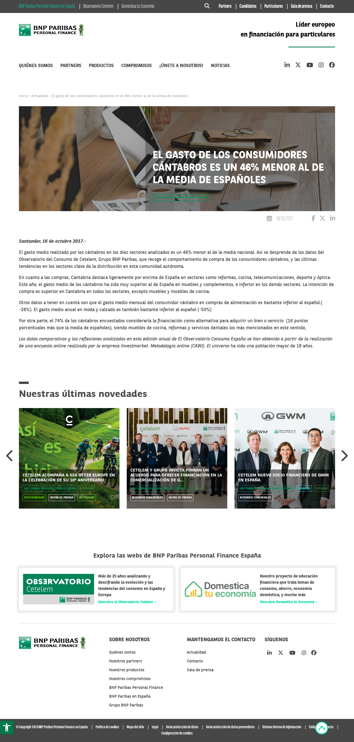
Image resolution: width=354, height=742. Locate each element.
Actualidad (39, 96)
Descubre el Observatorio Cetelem (126, 602)
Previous (10, 455)
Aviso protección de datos (182, 727)
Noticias (220, 65)
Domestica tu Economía (138, 6)
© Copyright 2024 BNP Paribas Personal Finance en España (52, 727)
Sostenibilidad (34, 497)
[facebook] (332, 66)
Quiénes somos (36, 65)
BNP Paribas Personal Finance (136, 688)
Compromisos (136, 65)
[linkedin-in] (287, 66)
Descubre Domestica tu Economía (287, 602)
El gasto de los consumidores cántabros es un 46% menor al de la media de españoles (120, 96)
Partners (225, 6)
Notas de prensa (61, 497)
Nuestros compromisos (130, 679)
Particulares (273, 6)
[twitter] (298, 66)
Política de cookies (107, 727)
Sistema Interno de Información (281, 727)
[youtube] (310, 66)
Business (304, 488)
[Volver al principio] (321, 729)
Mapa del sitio (135, 727)
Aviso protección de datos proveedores (230, 727)
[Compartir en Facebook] (313, 219)
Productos (101, 65)
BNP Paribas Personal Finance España (180, 197)
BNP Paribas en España (129, 697)
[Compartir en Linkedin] (332, 219)
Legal (155, 727)
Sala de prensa (301, 6)
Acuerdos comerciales (147, 497)
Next (344, 455)
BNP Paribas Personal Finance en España (47, 6)
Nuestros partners (125, 661)
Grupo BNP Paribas (126, 705)
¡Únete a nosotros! (181, 65)
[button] (6, 727)
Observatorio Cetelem (98, 6)
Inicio (23, 96)
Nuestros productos (126, 670)
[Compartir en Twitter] (322, 219)
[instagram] (321, 66)
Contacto (327, 6)
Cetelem (88, 488)
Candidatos (248, 6)
